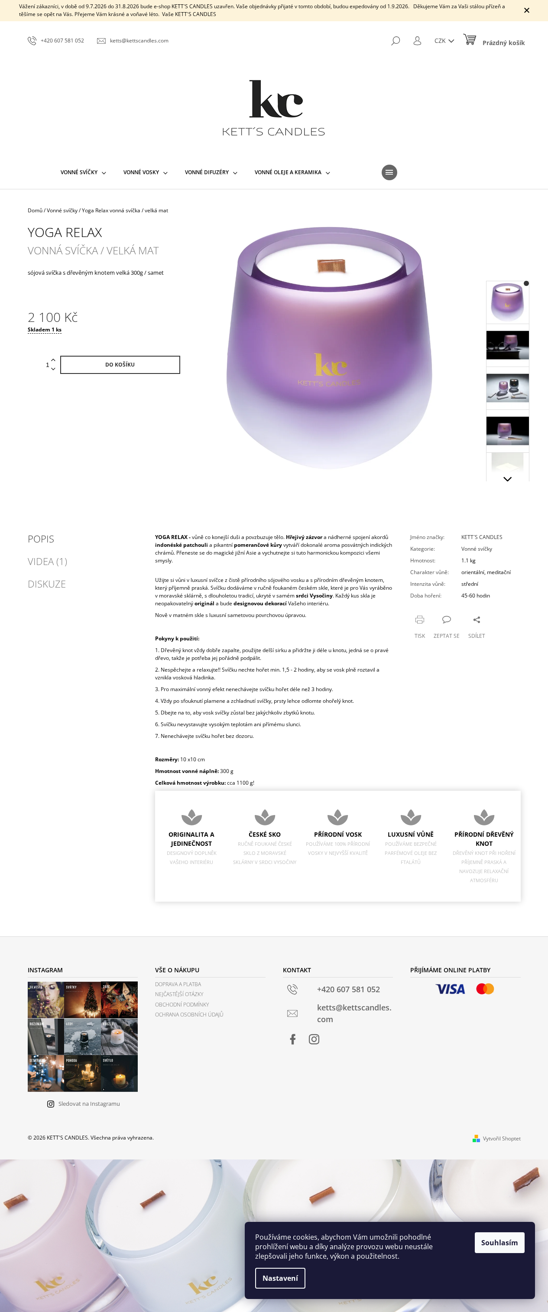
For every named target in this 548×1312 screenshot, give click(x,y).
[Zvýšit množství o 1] (53, 360)
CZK (441, 40)
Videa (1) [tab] (47, 561)
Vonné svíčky (476, 548)
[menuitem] (83, 172)
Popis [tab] (41, 538)
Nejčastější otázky (179, 994)
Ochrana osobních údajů (189, 1014)
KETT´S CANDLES (482, 537)
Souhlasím (499, 1242)
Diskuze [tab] (47, 583)
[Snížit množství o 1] (53, 369)
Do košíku (120, 364)
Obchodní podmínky (182, 1004)
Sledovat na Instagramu (89, 1103)
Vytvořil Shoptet (502, 1138)
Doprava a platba (178, 984)
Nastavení (280, 1278)
